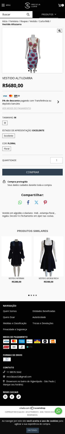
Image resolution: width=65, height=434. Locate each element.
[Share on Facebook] (28, 203)
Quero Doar (9, 317)
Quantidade (9, 160)
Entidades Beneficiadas (43, 311)
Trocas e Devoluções (42, 323)
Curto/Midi (44, 21)
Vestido (33, 21)
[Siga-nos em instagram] (5, 396)
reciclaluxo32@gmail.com (19, 376)
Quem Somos (10, 311)
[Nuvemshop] (32, 409)
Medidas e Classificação (14, 323)
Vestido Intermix (16, 278)
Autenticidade (39, 317)
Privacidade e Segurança (15, 329)
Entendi (32, 430)
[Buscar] (28, 14)
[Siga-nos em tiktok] (18, 396)
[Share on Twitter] (36, 203)
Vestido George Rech (48, 278)
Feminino (13, 21)
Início (4, 21)
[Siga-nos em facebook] (12, 396)
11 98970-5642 (14, 372)
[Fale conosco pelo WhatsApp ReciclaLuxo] (58, 411)
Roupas (24, 21)
